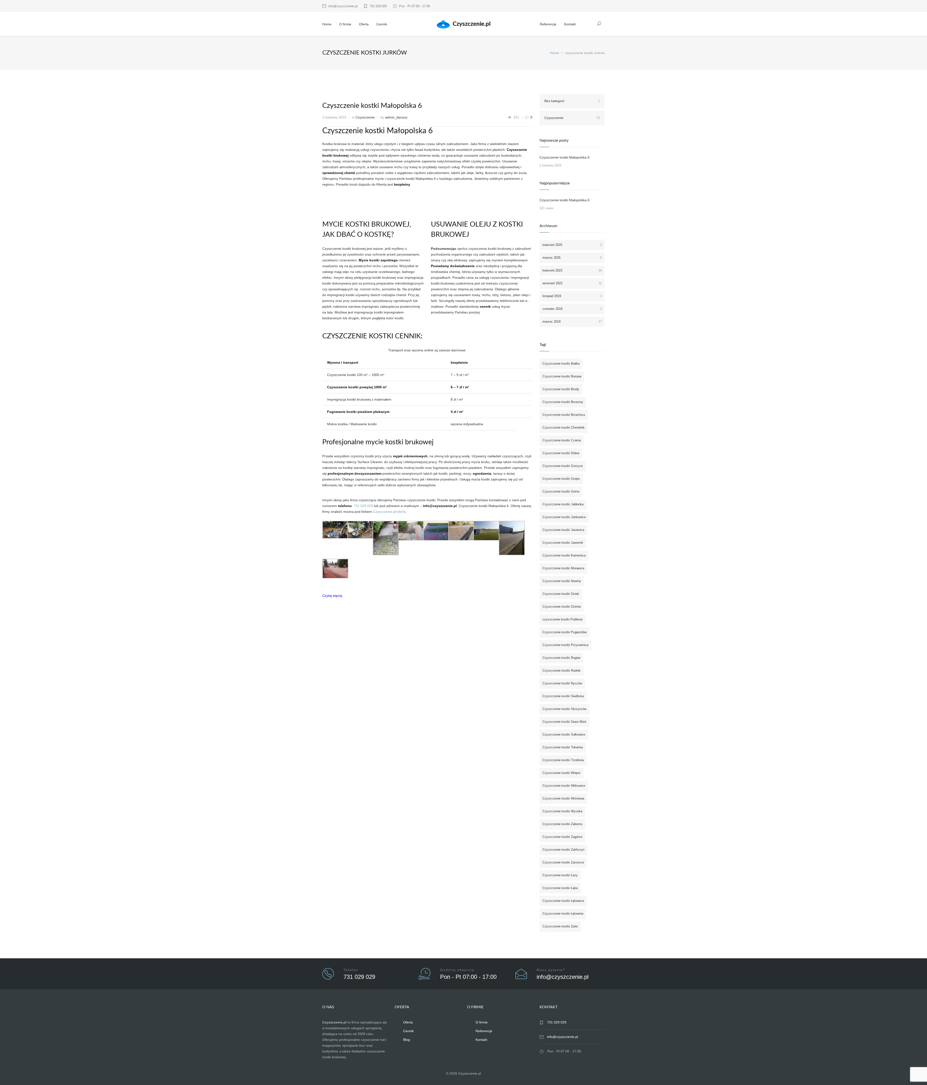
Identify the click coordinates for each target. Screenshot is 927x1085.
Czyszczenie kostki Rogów (561, 658)
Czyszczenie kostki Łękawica (563, 901)
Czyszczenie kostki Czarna (561, 440)
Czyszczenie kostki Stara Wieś (564, 721)
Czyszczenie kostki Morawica (563, 568)
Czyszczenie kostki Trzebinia (563, 760)
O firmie (345, 24)
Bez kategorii (572, 101)
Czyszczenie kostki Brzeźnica (563, 415)
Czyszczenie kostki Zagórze (562, 837)
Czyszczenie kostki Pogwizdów (564, 632)
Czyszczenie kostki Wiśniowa (563, 798)
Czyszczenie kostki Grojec (561, 478)
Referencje (548, 24)
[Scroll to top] (914, 1072)
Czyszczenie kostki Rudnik (561, 670)
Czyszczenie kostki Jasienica (563, 530)
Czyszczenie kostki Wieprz (561, 773)
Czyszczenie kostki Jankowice (564, 517)
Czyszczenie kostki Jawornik (562, 542)
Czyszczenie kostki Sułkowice (563, 734)
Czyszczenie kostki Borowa (561, 376)
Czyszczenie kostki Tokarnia (562, 747)
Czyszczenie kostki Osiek (560, 594)
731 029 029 (378, 6)
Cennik (381, 24)
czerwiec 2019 (572, 309)
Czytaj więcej (332, 596)
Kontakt (570, 24)
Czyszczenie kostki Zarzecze (563, 862)
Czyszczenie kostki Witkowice (563, 785)
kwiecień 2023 (572, 270)
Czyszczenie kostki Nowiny (561, 581)
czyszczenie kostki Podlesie (562, 619)
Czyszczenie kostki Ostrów (561, 606)
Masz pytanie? (551, 970)
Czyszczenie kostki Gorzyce (562, 466)
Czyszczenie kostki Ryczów (562, 683)
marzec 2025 (572, 257)
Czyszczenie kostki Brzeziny (562, 402)
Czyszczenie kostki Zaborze (562, 824)
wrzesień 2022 (572, 283)
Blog (406, 1040)
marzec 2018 (572, 321)
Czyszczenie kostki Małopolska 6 (372, 105)
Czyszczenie (365, 117)
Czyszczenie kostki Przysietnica (565, 645)
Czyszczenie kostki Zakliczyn (563, 849)
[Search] (599, 23)
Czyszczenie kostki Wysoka (562, 811)
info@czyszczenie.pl (343, 6)
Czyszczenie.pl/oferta (389, 512)
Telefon (351, 970)
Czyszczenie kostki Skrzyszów (564, 709)
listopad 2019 (572, 296)
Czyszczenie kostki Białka (561, 363)
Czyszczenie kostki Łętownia (562, 913)
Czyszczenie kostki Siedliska (563, 696)
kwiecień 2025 (572, 245)
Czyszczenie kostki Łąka (560, 888)
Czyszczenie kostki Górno (560, 491)
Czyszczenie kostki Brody (560, 389)
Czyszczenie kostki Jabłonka (562, 504)
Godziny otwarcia (457, 970)
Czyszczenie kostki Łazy (560, 875)
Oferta (364, 24)
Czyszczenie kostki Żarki (560, 926)
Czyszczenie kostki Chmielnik (563, 427)
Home (326, 24)
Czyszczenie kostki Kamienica (564, 555)
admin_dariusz (396, 117)
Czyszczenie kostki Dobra (560, 453)
